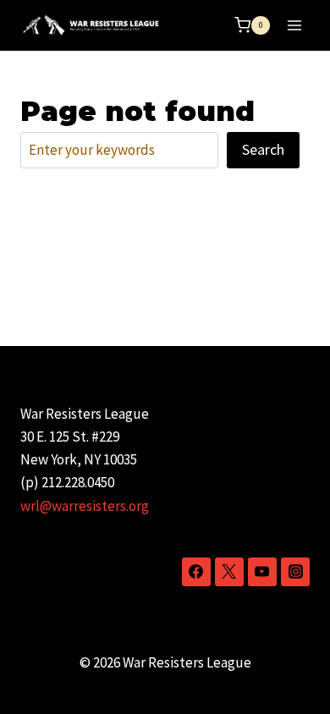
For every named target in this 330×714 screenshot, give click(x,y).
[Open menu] (294, 25)
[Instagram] (295, 571)
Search (263, 149)
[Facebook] (196, 571)
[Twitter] (229, 571)
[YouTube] (262, 571)
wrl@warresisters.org (84, 506)
